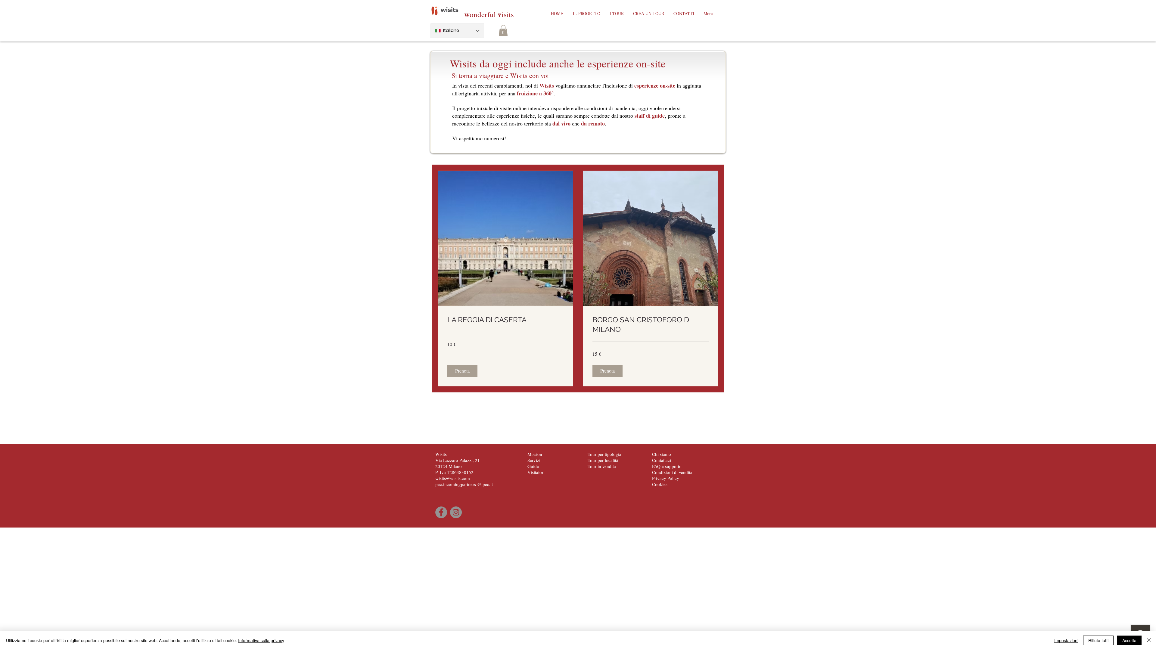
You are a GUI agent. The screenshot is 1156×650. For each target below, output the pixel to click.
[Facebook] (441, 512)
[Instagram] (456, 512)
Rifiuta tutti (1098, 640)
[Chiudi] (1148, 640)
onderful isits (489, 14)
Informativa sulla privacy (261, 640)
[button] (503, 30)
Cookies (659, 484)
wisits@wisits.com (452, 478)
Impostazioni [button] (1066, 640)
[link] (505, 320)
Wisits (441, 454)
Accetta (1129, 640)
